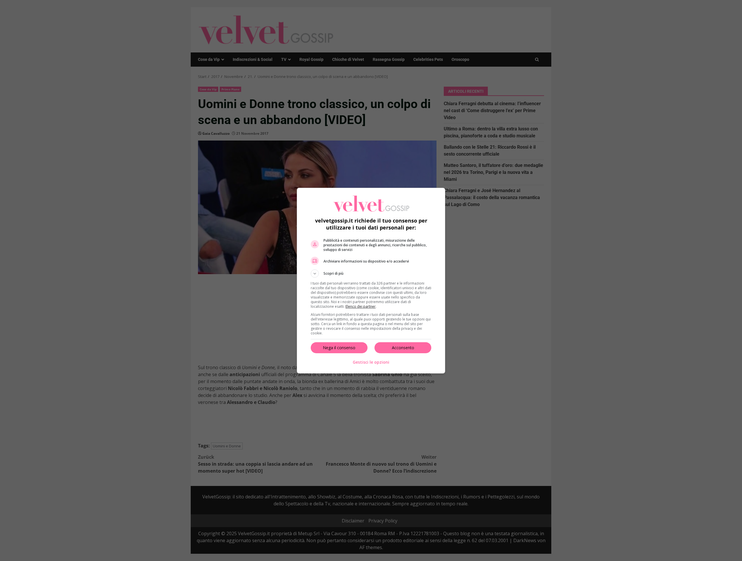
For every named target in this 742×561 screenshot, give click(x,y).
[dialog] (371, 281)
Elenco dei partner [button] (360, 306)
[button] (371, 273)
